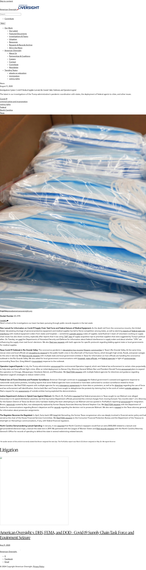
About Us (13, 53)
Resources (13, 42)
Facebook (9, 559)
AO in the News (15, 48)
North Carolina (6, 110)
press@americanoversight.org (19, 311)
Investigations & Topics (18, 37)
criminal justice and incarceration (14, 102)
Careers (12, 59)
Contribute (9, 19)
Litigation (13, 39)
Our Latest (13, 31)
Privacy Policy (38, 567)
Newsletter (13, 68)
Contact (12, 62)
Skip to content (6, 1)
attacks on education (17, 73)
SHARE (3, 321)
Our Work (9, 28)
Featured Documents (18, 34)
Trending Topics (11, 70)
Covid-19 (3, 99)
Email (7, 562)
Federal (3, 107)
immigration (14, 76)
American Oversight (13, 51)
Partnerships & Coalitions (19, 56)
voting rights (14, 79)
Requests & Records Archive (20, 45)
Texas (2, 113)
